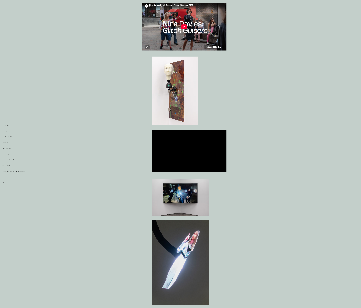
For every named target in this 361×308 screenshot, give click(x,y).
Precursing (5, 142)
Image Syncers (6, 131)
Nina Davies (5, 125)
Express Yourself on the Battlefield (13, 171)
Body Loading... (7, 165)
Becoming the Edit (7, 136)
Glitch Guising (6, 148)
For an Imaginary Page (9, 159)
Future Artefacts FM (8, 177)
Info (3, 182)
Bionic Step (5, 154)
